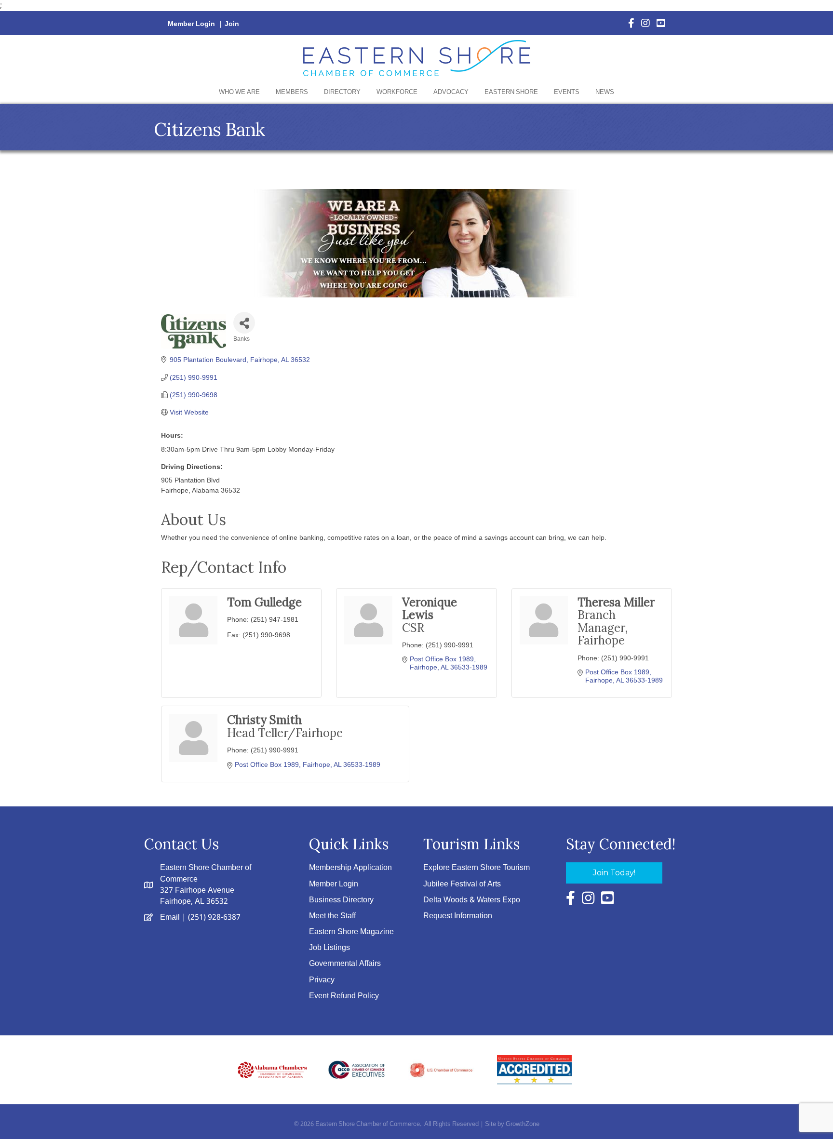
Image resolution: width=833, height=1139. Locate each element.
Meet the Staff (332, 916)
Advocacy (451, 92)
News (604, 92)
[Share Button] (244, 323)
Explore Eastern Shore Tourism (476, 867)
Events (566, 92)
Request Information (457, 916)
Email (170, 917)
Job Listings (329, 947)
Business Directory (341, 900)
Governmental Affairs (345, 963)
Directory (342, 92)
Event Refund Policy (344, 996)
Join (232, 24)
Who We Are (239, 92)
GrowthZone (522, 1124)
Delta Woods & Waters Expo (471, 900)
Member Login (191, 24)
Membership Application (350, 867)
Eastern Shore (511, 92)
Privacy (322, 980)
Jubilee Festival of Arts (462, 884)
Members (292, 92)
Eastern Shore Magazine (351, 931)
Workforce (396, 92)
